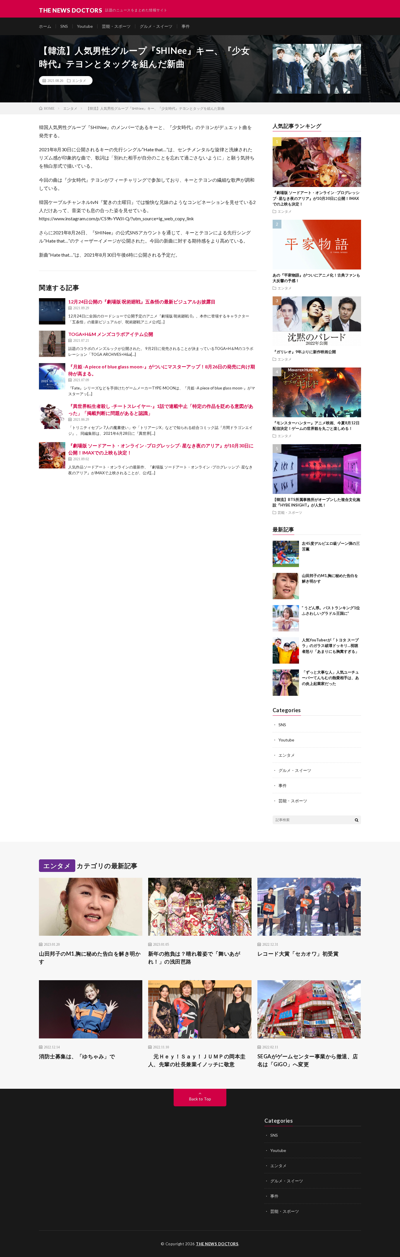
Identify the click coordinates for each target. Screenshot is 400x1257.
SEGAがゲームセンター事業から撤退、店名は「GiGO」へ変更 (307, 1060)
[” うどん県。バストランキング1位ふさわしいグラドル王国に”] (286, 618)
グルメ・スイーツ (156, 26)
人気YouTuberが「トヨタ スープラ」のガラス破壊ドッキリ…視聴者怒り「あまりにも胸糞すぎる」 (330, 646)
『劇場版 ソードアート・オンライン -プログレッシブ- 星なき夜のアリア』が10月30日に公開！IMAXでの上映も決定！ (316, 198)
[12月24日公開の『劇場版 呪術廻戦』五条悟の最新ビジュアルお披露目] (52, 311)
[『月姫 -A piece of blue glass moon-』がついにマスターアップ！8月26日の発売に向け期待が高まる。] (52, 376)
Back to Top (200, 1098)
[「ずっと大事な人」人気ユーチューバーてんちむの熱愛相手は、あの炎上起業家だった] (286, 682)
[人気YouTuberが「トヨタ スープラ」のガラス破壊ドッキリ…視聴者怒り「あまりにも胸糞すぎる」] (286, 650)
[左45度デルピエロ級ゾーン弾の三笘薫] (286, 554)
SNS (64, 26)
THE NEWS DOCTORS (217, 1243)
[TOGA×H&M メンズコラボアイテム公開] (52, 344)
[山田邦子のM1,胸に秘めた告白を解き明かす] (286, 586)
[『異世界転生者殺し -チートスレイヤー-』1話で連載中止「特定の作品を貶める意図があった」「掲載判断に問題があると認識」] (52, 416)
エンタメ (79, 80)
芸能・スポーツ (116, 26)
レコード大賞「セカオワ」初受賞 (298, 953)
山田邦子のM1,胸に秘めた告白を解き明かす (90, 957)
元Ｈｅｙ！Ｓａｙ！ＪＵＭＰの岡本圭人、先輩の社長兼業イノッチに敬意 (197, 1060)
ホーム (45, 26)
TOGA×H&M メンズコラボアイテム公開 (110, 334)
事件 (186, 26)
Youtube (85, 26)
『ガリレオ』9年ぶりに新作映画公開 (304, 351)
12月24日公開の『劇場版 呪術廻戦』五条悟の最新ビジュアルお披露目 (142, 301)
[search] (356, 819)
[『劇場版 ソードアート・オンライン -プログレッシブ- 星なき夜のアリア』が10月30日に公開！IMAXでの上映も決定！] (52, 455)
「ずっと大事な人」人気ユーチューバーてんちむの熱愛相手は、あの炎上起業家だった (330, 678)
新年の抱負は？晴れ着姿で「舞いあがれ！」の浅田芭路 (194, 957)
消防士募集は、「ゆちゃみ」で (77, 1056)
